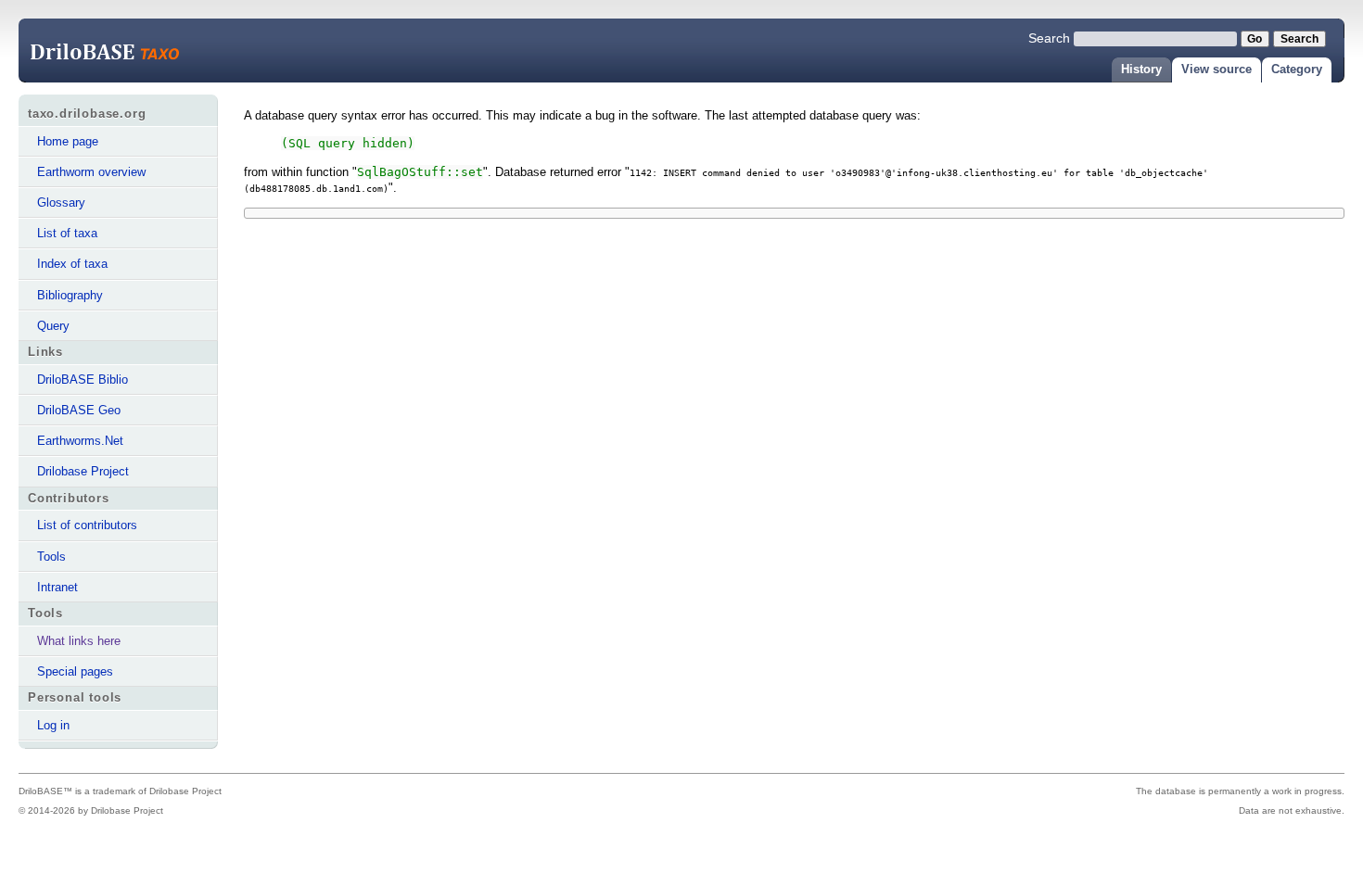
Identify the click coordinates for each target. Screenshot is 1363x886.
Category (1296, 69)
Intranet (57, 587)
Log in (53, 725)
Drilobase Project (83, 471)
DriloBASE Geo (79, 410)
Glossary (61, 202)
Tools (51, 556)
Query (53, 326)
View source (1216, 69)
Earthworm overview (91, 172)
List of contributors (87, 525)
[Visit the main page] (121, 52)
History (1141, 69)
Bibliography (70, 295)
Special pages (75, 671)
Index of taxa (72, 264)
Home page (67, 141)
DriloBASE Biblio (82, 379)
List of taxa (67, 233)
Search (1049, 38)
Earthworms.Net (80, 441)
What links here (79, 641)
